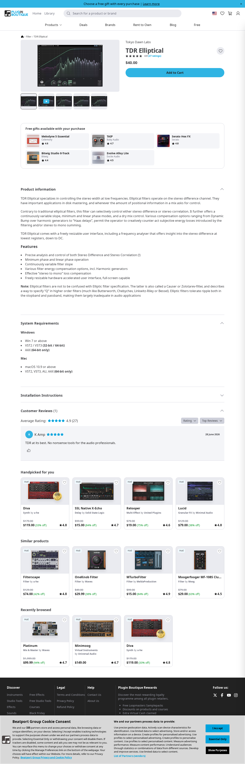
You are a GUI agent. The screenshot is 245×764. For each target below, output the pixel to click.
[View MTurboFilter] (148, 560)
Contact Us (94, 695)
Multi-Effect (133, 512)
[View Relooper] (148, 491)
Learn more (151, 4)
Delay (78, 512)
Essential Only (218, 739)
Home (37, 13)
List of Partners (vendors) (129, 756)
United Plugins (152, 512)
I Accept (217, 728)
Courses (34, 707)
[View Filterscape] (45, 560)
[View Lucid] (200, 491)
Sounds (11, 713)
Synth (26, 512)
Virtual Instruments (86, 650)
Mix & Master (30, 650)
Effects (11, 707)
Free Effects (36, 695)
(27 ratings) (154, 56)
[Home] (22, 36)
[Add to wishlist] (220, 51)
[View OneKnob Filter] (97, 560)
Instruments (15, 695)
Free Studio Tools (40, 701)
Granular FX (185, 512)
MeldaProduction (146, 581)
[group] (45, 503)
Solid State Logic (94, 512)
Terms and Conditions (71, 695)
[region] (122, 739)
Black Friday (37, 713)
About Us (93, 701)
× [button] (241, 4)
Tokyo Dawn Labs (138, 42)
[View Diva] (45, 491)
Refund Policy (65, 707)
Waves (88, 581)
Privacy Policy (65, 701)
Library (49, 13)
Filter (28, 36)
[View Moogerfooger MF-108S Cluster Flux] (200, 560)
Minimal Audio (204, 512)
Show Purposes (217, 750)
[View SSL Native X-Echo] (97, 491)
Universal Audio (87, 653)
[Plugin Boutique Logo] (16, 13)
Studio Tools (14, 701)
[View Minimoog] (97, 628)
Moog (191, 581)
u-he (36, 512)
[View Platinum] (45, 628)
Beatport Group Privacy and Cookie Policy (46, 757)
